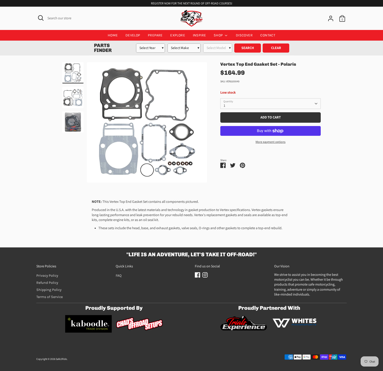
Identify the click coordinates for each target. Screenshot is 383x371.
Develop (132, 35)
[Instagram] (205, 275)
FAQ (118, 275)
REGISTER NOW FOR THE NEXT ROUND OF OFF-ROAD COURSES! (191, 3)
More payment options (270, 142)
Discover (244, 35)
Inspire (199, 35)
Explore (177, 35)
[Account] (330, 18)
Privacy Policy (47, 275)
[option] (147, 124)
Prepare (155, 35)
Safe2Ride (61, 359)
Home (113, 35)
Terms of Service (49, 297)
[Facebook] (197, 275)
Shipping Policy (48, 290)
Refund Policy (47, 282)
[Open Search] (40, 18)
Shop (219, 35)
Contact (267, 35)
